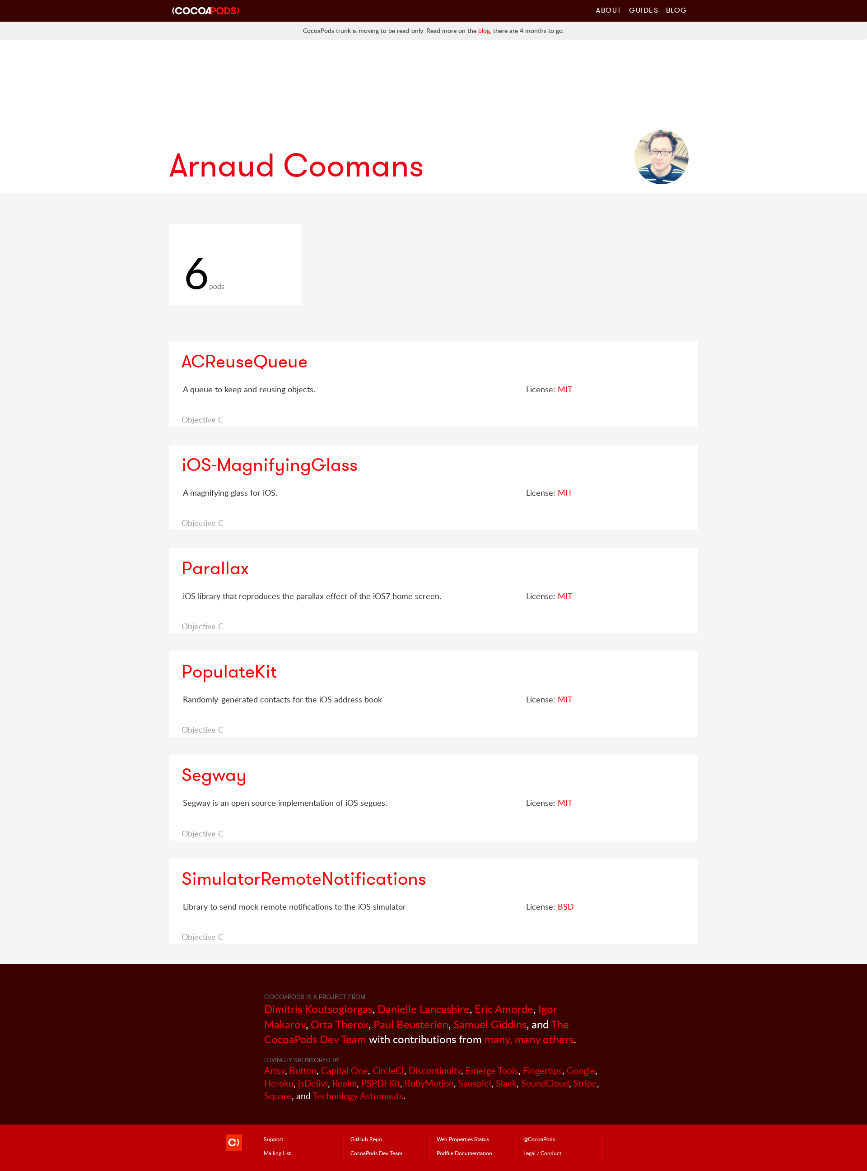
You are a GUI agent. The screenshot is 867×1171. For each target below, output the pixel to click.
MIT (565, 389)
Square (278, 1096)
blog (484, 30)
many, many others (529, 1039)
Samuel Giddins (490, 1024)
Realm (344, 1083)
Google (581, 1070)
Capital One (344, 1070)
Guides (644, 9)
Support (273, 1139)
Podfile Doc (464, 1153)
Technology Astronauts (357, 1096)
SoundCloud (545, 1083)
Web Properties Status (463, 1139)
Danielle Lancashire (424, 1008)
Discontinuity (435, 1070)
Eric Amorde (504, 1008)
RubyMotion (429, 1083)
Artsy (274, 1070)
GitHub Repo (366, 1139)
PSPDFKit (380, 1083)
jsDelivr (313, 1083)
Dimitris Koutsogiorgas (318, 1008)
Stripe (585, 1083)
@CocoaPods (539, 1139)
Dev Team (376, 1153)
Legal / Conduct (542, 1153)
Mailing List (277, 1153)
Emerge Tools (492, 1070)
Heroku (279, 1083)
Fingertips (542, 1070)
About (609, 9)
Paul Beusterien (410, 1024)
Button (303, 1070)
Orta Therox (339, 1024)
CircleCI (388, 1070)
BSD (566, 906)
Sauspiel (474, 1083)
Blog (676, 9)
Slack (506, 1083)
